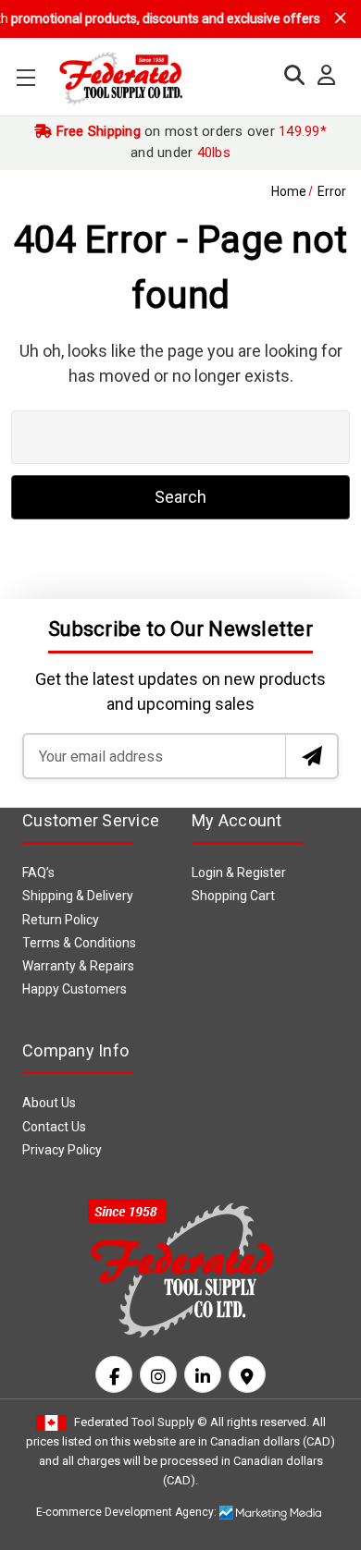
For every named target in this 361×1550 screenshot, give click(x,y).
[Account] (321, 76)
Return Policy (60, 919)
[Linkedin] (202, 1374)
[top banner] (340, 18)
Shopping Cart (233, 895)
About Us (49, 1102)
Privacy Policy (62, 1149)
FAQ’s (38, 872)
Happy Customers (74, 989)
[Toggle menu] (25, 77)
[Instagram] (158, 1374)
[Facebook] (113, 1374)
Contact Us (54, 1126)
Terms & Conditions (79, 942)
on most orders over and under (189, 142)
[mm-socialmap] (247, 1374)
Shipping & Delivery (77, 895)
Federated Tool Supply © (140, 1422)
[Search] (290, 75)
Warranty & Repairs (78, 965)
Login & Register (239, 872)
